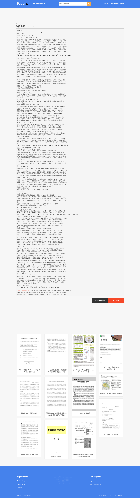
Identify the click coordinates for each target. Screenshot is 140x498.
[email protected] (23, 290)
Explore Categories (22, 481)
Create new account (95, 484)
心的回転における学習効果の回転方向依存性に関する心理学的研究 (56, 414)
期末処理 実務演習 (56, 456)
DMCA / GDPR (112, 495)
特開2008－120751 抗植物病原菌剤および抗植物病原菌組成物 (84, 455)
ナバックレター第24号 (83, 413)
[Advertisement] (70, 15)
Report (117, 301)
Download (100, 301)
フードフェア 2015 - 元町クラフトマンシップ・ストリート (83, 371)
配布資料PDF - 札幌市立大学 (29, 413)
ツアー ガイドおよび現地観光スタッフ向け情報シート (111, 368)
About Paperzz (21, 484)
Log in (91, 481)
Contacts (19, 487)
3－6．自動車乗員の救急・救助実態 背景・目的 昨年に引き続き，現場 (56, 371)
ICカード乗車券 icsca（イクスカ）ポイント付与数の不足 (29, 371)
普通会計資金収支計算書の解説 (29, 454)
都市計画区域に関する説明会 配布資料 (111, 393)
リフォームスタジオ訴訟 (111, 434)
